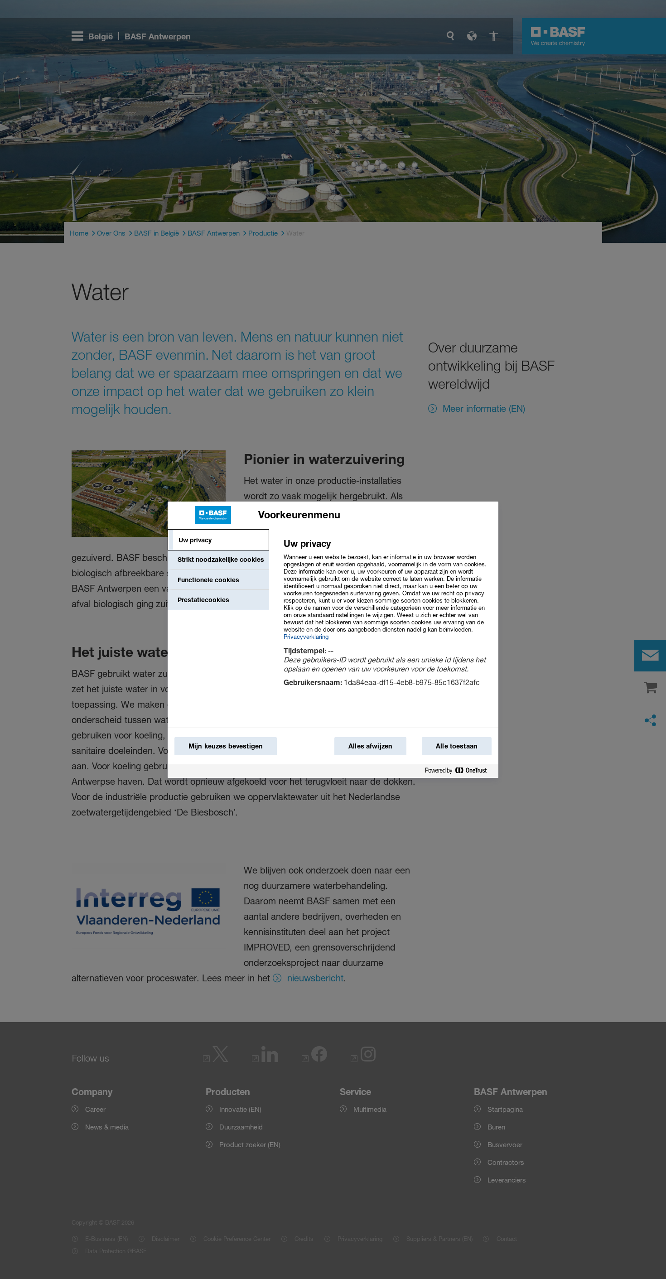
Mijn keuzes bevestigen (225, 746)
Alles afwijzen (370, 746)
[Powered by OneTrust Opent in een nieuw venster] (459, 771)
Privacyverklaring (306, 636)
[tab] (218, 540)
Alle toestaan (457, 746)
